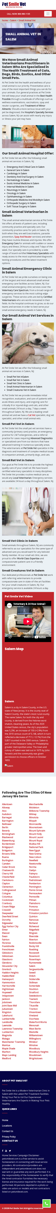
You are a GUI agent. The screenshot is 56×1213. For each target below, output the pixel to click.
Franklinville (8, 946)
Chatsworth (8, 870)
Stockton (33, 989)
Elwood (5, 932)
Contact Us (7, 1131)
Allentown (7, 804)
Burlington (7, 860)
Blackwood (7, 837)
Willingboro (35, 1038)
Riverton (33, 939)
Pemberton (35, 883)
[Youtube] (6, 1150)
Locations (7, 1125)
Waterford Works (38, 1022)
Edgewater (7, 923)
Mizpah (33, 820)
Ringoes (33, 932)
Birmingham (8, 833)
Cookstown (8, 899)
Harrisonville (8, 985)
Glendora (6, 962)
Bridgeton (7, 850)
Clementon (7, 886)
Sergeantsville (36, 969)
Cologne (6, 893)
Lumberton (8, 1032)
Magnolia (7, 1035)
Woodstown (35, 1055)
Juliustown (7, 1008)
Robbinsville (35, 942)
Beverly (6, 830)
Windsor (33, 1041)
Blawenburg (8, 840)
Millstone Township (39, 810)
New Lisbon (35, 857)
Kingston (6, 1012)
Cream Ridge (8, 906)
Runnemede (35, 962)
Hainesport (8, 979)
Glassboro (7, 959)
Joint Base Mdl (9, 1005)
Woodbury (34, 1048)
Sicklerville (34, 979)
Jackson (6, 998)
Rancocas (34, 919)
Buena (5, 857)
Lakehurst (7, 1015)
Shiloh (32, 975)
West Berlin (35, 1028)
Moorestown (35, 827)
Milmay (32, 814)
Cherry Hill (7, 873)
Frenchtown (8, 949)
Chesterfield (8, 876)
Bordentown (8, 843)
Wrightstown (35, 1058)
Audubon (6, 814)
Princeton (34, 909)
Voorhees (34, 1018)
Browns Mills (8, 853)
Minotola (33, 817)
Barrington (7, 820)
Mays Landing (9, 1055)
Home (5, 1120)
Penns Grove (35, 890)
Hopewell (7, 992)
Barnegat (7, 817)
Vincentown (35, 1012)
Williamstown (36, 1035)
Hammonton (8, 982)
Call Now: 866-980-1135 (18, 14)
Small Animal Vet (27, 20)
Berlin (5, 827)
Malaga (6, 1038)
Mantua (6, 1045)
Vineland (33, 1015)
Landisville (7, 1022)
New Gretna (35, 853)
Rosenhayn (35, 959)
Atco (4, 810)
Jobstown (7, 1002)
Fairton (5, 939)
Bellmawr (7, 824)
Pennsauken (35, 893)
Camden (6, 863)
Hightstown (8, 989)
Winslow (33, 1045)
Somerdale (34, 985)
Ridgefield (34, 929)
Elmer (5, 929)
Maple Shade (8, 1048)
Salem (13, 20)
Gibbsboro (7, 952)
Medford (6, 1058)
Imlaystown (8, 995)
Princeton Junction (38, 913)
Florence (6, 942)
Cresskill (6, 909)
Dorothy (6, 919)
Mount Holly (35, 833)
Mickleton (34, 807)
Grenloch (6, 969)
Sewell (32, 972)
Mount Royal (35, 840)
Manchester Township (13, 1041)
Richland (33, 923)
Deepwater (7, 913)
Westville (33, 1032)
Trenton (33, 1008)
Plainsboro (34, 903)
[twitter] (10, 1150)
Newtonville (35, 863)
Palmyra (33, 873)
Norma (32, 866)
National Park (36, 847)
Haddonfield (8, 975)
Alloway (6, 807)
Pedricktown (35, 880)
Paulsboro (34, 876)
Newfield (33, 860)
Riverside (33, 936)
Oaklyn (32, 870)
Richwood (34, 926)
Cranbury (7, 903)
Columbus (7, 896)
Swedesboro (35, 995)
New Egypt (34, 850)
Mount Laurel (36, 837)
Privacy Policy (9, 1136)
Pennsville (34, 896)
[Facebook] (2, 1150)
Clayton (6, 883)
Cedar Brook (8, 866)
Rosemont (34, 956)
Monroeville (35, 824)
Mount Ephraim (37, 830)
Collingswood (9, 890)
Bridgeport (7, 847)
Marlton (6, 1051)
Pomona (33, 906)
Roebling (33, 949)
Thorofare (34, 1002)
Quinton (33, 916)
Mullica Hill (34, 843)
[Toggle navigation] (48, 14)
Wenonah (34, 1025)
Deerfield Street (10, 916)
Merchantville (36, 804)
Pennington (35, 886)
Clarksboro (7, 880)
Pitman (32, 899)
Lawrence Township (12, 1028)
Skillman (33, 982)
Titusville (33, 1005)
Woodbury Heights (38, 1051)
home (5, 20)
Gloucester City (9, 965)
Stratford (33, 992)
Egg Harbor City (10, 926)
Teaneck (33, 998)
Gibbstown (7, 956)
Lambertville (8, 1018)
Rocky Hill (34, 946)
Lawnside (7, 1025)
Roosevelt (34, 952)
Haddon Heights (10, 972)
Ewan (4, 936)
